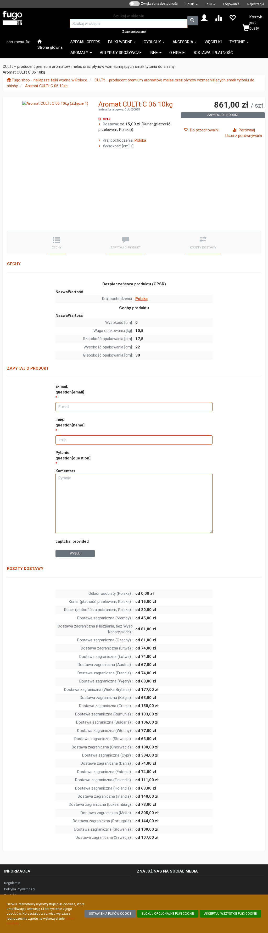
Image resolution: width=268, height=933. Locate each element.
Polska (140, 140)
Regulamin (12, 883)
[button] (192, 4)
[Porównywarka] (218, 17)
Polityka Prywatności (19, 889)
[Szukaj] (192, 20)
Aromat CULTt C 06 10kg (46, 86)
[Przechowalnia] (232, 17)
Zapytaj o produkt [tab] (125, 247)
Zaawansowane (134, 32)
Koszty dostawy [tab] (203, 247)
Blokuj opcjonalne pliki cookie (168, 913)
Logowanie (231, 4)
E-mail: (69, 389)
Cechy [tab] (57, 247)
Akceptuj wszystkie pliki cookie (230, 913)
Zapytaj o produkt (223, 115)
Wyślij (75, 553)
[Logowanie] (204, 17)
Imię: (70, 422)
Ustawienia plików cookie (110, 913)
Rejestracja (255, 4)
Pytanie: (73, 455)
